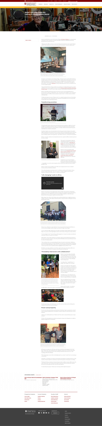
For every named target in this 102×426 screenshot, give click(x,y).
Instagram (48, 412)
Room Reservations (54, 396)
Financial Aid (27, 399)
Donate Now (66, 401)
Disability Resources (41, 401)
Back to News (28, 40)
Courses (39, 399)
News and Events (67, 396)
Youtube (46, 412)
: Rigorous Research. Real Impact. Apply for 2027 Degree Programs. (37, 7)
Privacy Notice (67, 419)
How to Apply (27, 396)
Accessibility (67, 421)
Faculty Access (53, 401)
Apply (66, 411)
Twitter (41, 412)
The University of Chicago (29, 413)
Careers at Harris (68, 413)
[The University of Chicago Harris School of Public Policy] (31, 4)
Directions (67, 417)
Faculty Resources (54, 399)
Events (26, 401)
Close (76, 7)
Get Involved (66, 399)
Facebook (39, 412)
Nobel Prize (53, 83)
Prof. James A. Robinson (65, 39)
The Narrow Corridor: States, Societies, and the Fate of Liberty (67, 155)
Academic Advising (41, 396)
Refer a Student (67, 423)
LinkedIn (43, 412)
